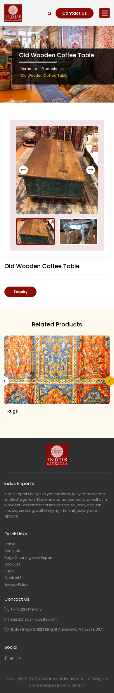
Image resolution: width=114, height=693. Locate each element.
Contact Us (74, 13)
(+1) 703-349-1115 (26, 609)
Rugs (12, 411)
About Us (12, 550)
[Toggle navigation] (104, 13)
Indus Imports (76, 678)
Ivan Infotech (73, 685)
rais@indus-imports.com (34, 619)
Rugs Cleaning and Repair (28, 557)
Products (49, 68)
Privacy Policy (16, 584)
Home (25, 68)
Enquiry (20, 291)
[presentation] (23, 170)
